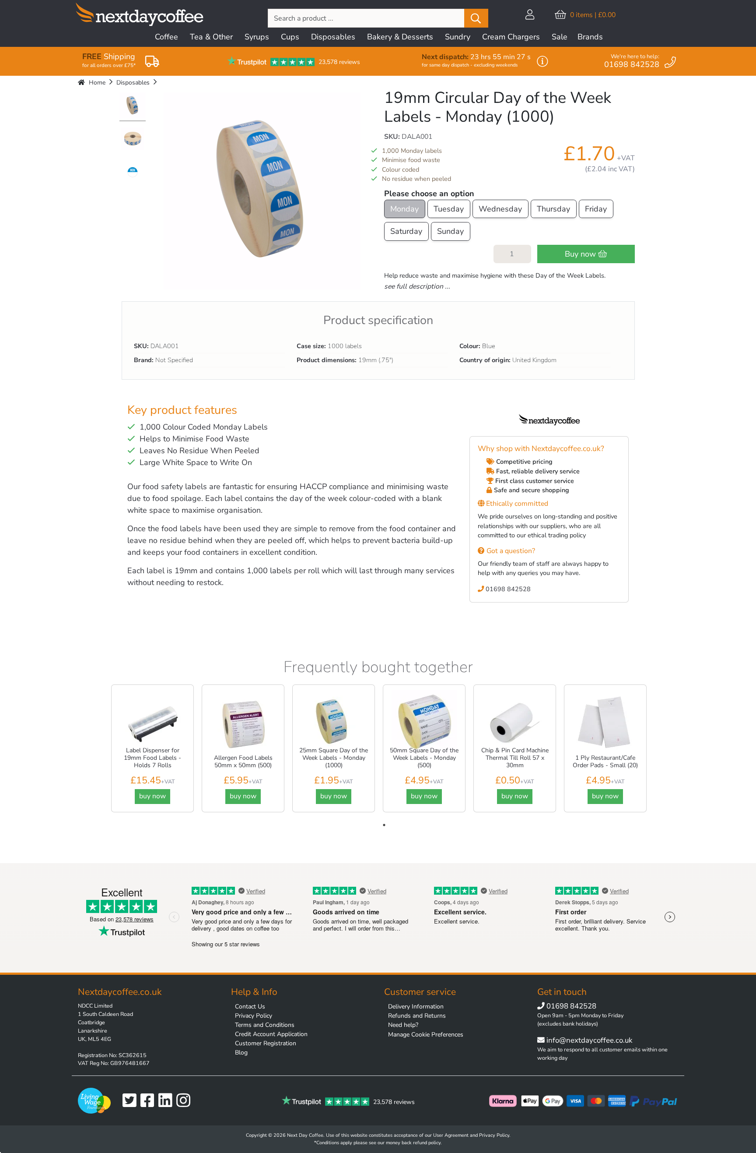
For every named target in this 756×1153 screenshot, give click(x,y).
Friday (596, 209)
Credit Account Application (271, 1034)
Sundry (457, 37)
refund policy (427, 1142)
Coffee (166, 37)
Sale (559, 37)
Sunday (450, 231)
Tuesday (449, 209)
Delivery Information (416, 1006)
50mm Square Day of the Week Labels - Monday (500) (424, 757)
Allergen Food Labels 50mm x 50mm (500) (243, 761)
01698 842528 (507, 589)
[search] (476, 18)
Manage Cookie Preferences (425, 1034)
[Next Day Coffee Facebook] (149, 1101)
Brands (590, 37)
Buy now (581, 254)
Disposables (333, 37)
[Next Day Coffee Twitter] (131, 1101)
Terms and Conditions (264, 1025)
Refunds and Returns (417, 1016)
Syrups (257, 37)
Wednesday (500, 209)
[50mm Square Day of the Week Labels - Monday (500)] (424, 723)
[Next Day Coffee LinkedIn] (167, 1101)
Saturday (406, 231)
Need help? (403, 1025)
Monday (404, 209)
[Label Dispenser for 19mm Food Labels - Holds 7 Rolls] (153, 723)
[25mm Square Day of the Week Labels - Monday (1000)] (334, 723)
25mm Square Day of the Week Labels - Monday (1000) (333, 757)
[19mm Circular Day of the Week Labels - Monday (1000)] (132, 106)
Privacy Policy (253, 1016)
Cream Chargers (511, 37)
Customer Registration (265, 1043)
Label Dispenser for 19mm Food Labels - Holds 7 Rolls (152, 757)
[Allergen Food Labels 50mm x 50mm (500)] (243, 723)
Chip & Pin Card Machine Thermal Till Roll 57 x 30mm (515, 757)
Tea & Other (211, 37)
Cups (290, 37)
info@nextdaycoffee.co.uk (588, 1040)
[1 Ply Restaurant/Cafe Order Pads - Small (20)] (605, 723)
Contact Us (250, 1006)
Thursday (553, 209)
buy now (152, 796)
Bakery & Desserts (400, 37)
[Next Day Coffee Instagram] (185, 1101)
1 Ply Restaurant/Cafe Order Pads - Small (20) (605, 761)
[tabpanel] (152, 749)
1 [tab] (384, 825)
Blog (241, 1052)
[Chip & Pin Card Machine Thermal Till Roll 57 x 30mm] (515, 723)
